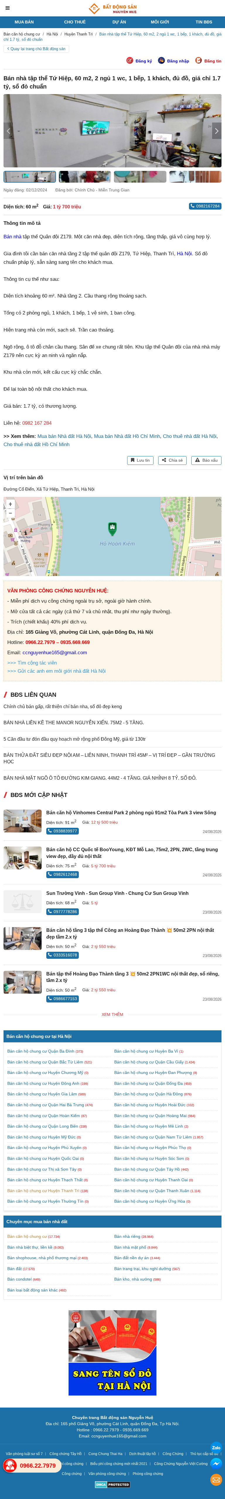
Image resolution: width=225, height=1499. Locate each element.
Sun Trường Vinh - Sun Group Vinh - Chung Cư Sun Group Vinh (117, 893)
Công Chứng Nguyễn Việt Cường (181, 1464)
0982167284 (208, 206)
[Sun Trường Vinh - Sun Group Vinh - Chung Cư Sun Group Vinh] (23, 901)
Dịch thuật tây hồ (142, 1454)
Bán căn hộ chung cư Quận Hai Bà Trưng (46, 1104)
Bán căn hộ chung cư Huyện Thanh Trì (44, 1190)
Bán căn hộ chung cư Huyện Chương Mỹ (45, 1072)
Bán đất (14, 1268)
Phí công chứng (70, 1464)
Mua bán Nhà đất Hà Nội (64, 436)
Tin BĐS (204, 22)
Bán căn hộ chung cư (27, 1236)
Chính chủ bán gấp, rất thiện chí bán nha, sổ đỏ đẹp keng (63, 706)
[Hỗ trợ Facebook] (216, 1464)
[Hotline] (10, 1466)
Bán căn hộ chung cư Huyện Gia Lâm (42, 1094)
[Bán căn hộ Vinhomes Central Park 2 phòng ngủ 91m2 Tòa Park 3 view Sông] (23, 821)
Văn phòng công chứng (107, 1474)
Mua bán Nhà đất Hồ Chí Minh (127, 436)
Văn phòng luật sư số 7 (24, 1454)
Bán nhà (12, 236)
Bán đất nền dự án (131, 1257)
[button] (216, 131)
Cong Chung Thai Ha (105, 1454)
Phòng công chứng (148, 1474)
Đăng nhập (178, 61)
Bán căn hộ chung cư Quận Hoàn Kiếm (44, 1115)
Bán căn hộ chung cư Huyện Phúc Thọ (150, 1147)
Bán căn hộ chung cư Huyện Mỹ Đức (42, 1137)
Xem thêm (112, 1014)
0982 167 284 (37, 423)
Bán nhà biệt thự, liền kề (29, 1247)
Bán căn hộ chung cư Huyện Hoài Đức (150, 1104)
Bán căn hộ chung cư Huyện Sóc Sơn (149, 1158)
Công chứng (72, 1474)
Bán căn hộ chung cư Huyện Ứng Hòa (150, 1201)
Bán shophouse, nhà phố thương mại (41, 1257)
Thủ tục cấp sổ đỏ (204, 1454)
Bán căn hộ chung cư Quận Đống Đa (149, 1083)
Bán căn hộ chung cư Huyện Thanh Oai (151, 1179)
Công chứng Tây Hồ (66, 1454)
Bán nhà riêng (127, 1236)
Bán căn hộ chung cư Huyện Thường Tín (46, 1201)
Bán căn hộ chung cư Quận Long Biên (43, 1126)
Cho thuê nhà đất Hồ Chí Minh (36, 444)
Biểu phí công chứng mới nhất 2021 (118, 1464)
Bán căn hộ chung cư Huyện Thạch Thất (45, 1179)
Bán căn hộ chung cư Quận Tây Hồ (147, 1169)
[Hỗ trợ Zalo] (216, 1448)
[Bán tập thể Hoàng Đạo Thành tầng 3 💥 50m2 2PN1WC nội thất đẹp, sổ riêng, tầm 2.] (23, 982)
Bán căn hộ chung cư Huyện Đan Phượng (153, 1072)
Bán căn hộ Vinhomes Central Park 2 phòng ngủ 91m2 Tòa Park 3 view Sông (131, 812)
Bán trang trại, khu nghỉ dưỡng (142, 1268)
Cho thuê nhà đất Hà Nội (190, 436)
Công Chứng (173, 1454)
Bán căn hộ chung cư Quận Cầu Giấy (149, 1062)
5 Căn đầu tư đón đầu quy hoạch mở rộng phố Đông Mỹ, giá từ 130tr (75, 739)
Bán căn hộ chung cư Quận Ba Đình (41, 1051)
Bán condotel (19, 1279)
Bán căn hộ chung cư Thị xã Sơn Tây (42, 1169)
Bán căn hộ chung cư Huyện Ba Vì (146, 1051)
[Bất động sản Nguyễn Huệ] (112, 9)
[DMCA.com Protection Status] (112, 1485)
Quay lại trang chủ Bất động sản (38, 49)
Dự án (119, 22)
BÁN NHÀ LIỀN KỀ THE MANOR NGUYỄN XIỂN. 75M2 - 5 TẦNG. (74, 722)
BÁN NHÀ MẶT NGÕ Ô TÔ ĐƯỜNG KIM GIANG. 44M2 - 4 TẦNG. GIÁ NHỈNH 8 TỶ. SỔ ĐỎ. (100, 778)
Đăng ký (144, 61)
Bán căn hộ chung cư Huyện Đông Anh (44, 1083)
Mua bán (24, 22)
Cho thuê (75, 22)
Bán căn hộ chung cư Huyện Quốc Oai (43, 1158)
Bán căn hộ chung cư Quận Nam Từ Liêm (153, 1137)
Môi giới (160, 22)
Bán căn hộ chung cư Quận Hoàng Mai (151, 1115)
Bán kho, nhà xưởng (133, 1279)
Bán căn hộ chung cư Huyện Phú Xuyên (45, 1147)
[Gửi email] (216, 1480)
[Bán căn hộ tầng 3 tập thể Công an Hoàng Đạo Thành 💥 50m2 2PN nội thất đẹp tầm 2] (23, 938)
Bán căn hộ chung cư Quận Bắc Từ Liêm (45, 1062)
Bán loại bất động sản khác (32, 1290)
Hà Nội (184, 253)
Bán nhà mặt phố (130, 1247)
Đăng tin (212, 61)
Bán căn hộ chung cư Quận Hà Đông (149, 1094)
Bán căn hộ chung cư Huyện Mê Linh (149, 1126)
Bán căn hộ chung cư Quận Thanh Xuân (152, 1190)
